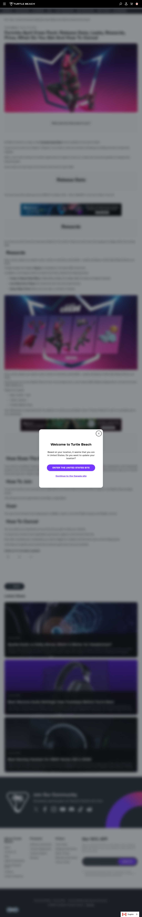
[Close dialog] (117, 421)
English (131, 914)
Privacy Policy (108, 488)
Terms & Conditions (88, 490)
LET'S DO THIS (95, 468)
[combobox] (130, 914)
